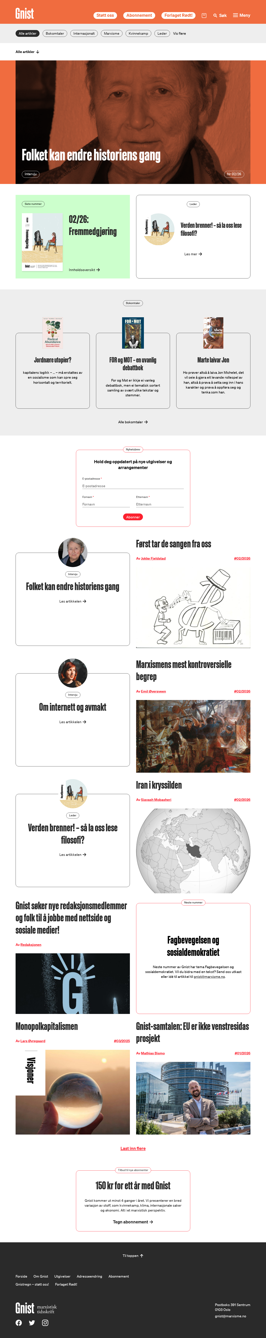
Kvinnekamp (138, 33)
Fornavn (88, 497)
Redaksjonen (30, 944)
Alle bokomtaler (130, 422)
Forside (21, 1276)
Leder (162, 33)
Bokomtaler (55, 33)
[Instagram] (45, 1324)
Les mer (190, 254)
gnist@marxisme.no (209, 976)
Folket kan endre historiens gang (91, 154)
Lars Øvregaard (32, 1041)
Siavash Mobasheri (156, 799)
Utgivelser (62, 1276)
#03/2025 (122, 1041)
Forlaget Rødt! (178, 15)
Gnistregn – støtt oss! (32, 1284)
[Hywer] (25, 13)
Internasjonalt (84, 33)
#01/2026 (242, 1053)
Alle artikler (27, 33)
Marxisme (111, 33)
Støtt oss (105, 15)
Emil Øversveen (153, 691)
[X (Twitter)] (32, 1324)
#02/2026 (242, 558)
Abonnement (139, 15)
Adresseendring (89, 1276)
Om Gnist (40, 1276)
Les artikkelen (70, 601)
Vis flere (179, 33)
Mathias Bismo (153, 1053)
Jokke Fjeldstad (153, 558)
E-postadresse (92, 478)
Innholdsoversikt (82, 270)
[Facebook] (19, 1324)
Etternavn (143, 497)
